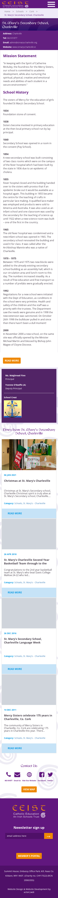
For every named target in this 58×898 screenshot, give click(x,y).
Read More (12, 360)
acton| (29, 892)
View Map (29, 789)
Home (7, 11)
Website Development (37, 889)
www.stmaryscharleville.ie (24, 47)
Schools (20, 11)
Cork (31, 11)
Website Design (15, 889)
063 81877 (12, 38)
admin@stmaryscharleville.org (23, 42)
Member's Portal (29, 856)
